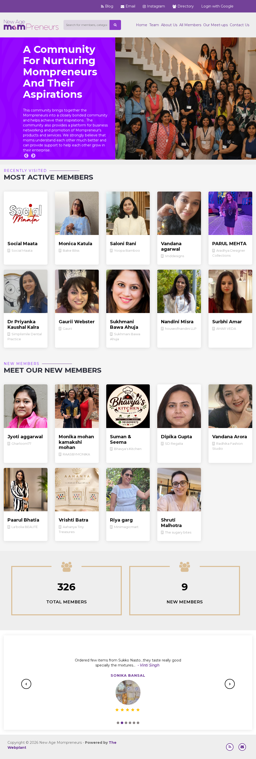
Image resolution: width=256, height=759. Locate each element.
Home (141, 25)
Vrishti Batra (73, 520)
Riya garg (121, 520)
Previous (26, 155)
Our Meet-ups (215, 25)
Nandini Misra (177, 322)
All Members (190, 25)
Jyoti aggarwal (25, 436)
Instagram (156, 6)
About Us (169, 25)
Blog (109, 6)
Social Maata (23, 243)
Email (130, 6)
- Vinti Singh (148, 665)
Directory (186, 6)
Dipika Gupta (176, 436)
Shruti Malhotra (171, 522)
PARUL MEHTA (229, 243)
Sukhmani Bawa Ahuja (124, 324)
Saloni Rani (123, 243)
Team (154, 25)
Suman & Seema (120, 439)
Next (33, 155)
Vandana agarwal (171, 246)
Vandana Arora (229, 436)
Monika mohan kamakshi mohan (76, 442)
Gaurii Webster (77, 322)
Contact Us (239, 25)
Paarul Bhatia (23, 520)
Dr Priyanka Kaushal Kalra (23, 324)
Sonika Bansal (128, 675)
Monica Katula (75, 243)
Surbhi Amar (227, 322)
